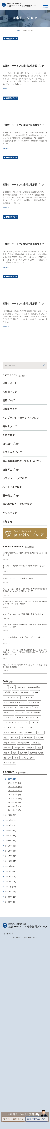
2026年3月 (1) (14, 802)
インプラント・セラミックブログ (21, 417)
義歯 (14, 753)
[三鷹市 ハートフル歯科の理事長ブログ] (25, 49)
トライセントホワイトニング (28, 717)
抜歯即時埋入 (27, 738)
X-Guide (24, 692)
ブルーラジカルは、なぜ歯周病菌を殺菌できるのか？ (24, 614)
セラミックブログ (12, 452)
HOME (19, 30)
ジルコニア (8, 712)
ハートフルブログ (12, 487)
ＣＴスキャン (9, 763)
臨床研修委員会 (36, 753)
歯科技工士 (19, 748)
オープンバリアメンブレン (15, 702)
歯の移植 (36, 743)
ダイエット (8, 717)
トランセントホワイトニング (15, 722)
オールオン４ (34, 702)
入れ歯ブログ (10, 392)
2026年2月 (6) (14, 806)
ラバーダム (29, 733)
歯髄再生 (30, 748)
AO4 (11, 687)
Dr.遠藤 (7, 692)
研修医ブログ (10, 409)
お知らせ (7, 521)
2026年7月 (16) (15, 787)
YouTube (34, 692)
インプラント (27, 697)
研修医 (6, 753)
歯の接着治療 (23, 743)
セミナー (20, 712)
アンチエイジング (11, 697)
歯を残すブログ (11, 443)
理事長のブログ (11, 38)
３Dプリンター (28, 758)
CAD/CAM (21, 687)
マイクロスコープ (27, 727)
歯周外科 (7, 748)
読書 (16, 758)
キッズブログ (10, 513)
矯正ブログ (9, 400)
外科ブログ (9, 435)
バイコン (34, 722)
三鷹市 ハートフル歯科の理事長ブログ (23, 65)
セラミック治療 (33, 712)
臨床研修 (23, 753)
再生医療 (14, 738)
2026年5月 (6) (14, 794)
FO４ (15, 692)
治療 (39, 748)
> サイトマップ (8, 934)
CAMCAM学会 (34, 687)
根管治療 (39, 738)
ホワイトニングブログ (15, 478)
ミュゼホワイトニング (13, 733)
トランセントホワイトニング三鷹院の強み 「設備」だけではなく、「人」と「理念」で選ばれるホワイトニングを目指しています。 (25, 652)
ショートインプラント (29, 707)
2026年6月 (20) (15, 791)
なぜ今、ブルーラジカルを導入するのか (18, 578)
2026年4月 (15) (15, 798)
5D (5, 687)
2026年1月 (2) (14, 810)
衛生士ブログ (10, 426)
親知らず (7, 758)
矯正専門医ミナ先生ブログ (17, 504)
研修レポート (10, 383)
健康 (6, 738)
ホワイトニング (10, 727)
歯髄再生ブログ (11, 469)
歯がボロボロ (9, 743)
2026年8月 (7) (14, 783)
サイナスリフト (10, 707)
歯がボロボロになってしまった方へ (22, 461)
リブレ (40, 733)
